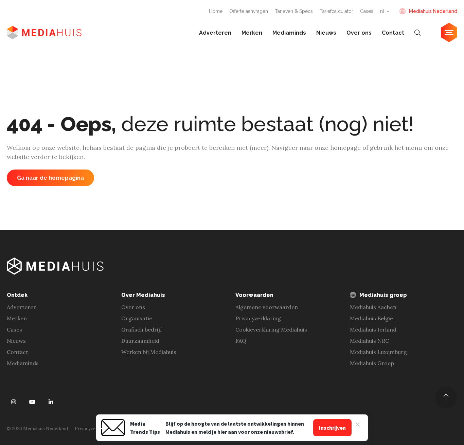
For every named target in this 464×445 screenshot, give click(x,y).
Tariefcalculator (336, 11)
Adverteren (215, 33)
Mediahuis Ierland (373, 329)
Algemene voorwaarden (266, 307)
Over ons (359, 33)
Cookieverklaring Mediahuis (271, 329)
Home (215, 11)
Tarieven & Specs (294, 11)
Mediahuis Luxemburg (378, 352)
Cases (366, 11)
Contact (393, 33)
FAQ (240, 340)
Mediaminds (289, 33)
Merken (252, 33)
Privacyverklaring (258, 318)
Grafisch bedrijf (141, 329)
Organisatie (136, 318)
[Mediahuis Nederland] (44, 32)
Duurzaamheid (140, 340)
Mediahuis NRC (369, 340)
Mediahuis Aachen (373, 307)
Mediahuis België (371, 318)
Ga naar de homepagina (50, 178)
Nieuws (326, 33)
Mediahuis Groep (372, 363)
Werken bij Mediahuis (148, 352)
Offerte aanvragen (248, 11)
